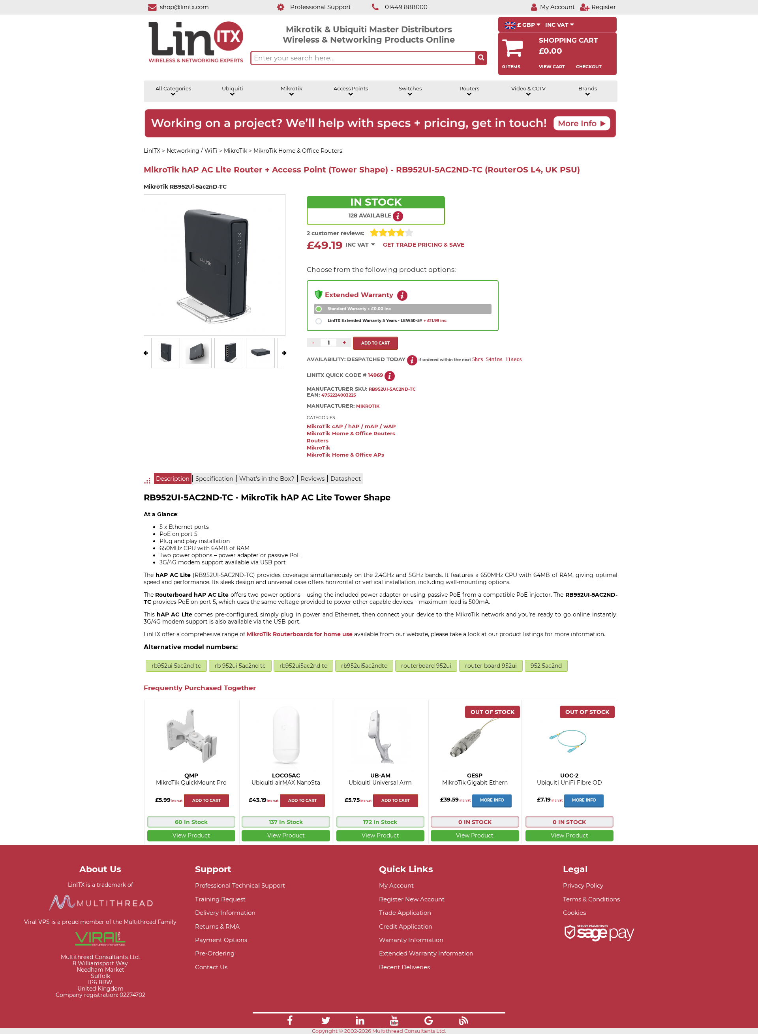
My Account (396, 885)
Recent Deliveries (404, 967)
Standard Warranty (359, 308)
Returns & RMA (217, 926)
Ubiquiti (232, 89)
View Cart (552, 66)
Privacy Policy (583, 885)
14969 (375, 375)
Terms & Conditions (591, 899)
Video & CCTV (528, 89)
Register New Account (412, 899)
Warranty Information (411, 940)
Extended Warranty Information (426, 953)
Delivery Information (225, 912)
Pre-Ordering (215, 953)
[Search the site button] (481, 58)
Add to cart (206, 800)
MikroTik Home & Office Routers (351, 433)
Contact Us (211, 967)
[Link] (290, 1022)
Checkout (589, 66)
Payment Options (221, 940)
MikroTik (291, 89)
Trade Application (405, 912)
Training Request (220, 899)
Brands (587, 89)
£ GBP (526, 24)
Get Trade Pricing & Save (423, 244)
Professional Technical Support (240, 885)
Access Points (351, 89)
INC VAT (557, 24)
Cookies (574, 912)
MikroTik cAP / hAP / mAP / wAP (351, 426)
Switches (410, 89)
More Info (492, 800)
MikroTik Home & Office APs (345, 455)
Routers (469, 89)
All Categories (173, 89)
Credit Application (405, 926)
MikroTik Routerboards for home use (300, 634)
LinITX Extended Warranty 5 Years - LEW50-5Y (387, 320)
